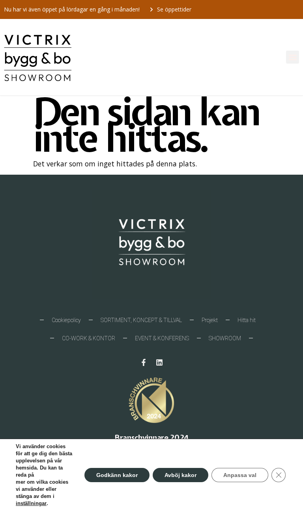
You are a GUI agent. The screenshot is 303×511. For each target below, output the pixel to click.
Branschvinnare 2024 (151, 437)
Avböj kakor (180, 475)
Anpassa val (239, 475)
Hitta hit (247, 320)
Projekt (210, 320)
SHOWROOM (225, 338)
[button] (292, 57)
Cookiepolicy (66, 320)
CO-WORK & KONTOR (88, 338)
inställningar (31, 503)
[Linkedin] (159, 362)
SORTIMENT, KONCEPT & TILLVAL (141, 320)
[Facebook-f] (144, 362)
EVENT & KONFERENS (162, 338)
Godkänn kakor (117, 475)
